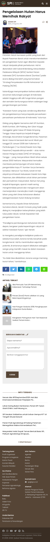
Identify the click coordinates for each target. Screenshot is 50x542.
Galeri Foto (6, 502)
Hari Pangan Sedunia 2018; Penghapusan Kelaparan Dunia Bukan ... (29, 307)
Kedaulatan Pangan (10, 480)
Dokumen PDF (7, 518)
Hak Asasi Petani (8, 477)
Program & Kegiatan (10, 457)
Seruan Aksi (29, 469)
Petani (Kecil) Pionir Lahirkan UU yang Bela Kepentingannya (28, 296)
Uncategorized (9, 275)
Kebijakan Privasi (8, 535)
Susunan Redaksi (8, 466)
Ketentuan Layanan (24, 535)
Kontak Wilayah (8, 463)
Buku (4, 499)
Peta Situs (37, 535)
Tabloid (5, 507)
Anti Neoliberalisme (9, 474)
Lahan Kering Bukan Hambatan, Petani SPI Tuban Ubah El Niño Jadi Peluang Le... (23, 407)
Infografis (6, 505)
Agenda (28, 454)
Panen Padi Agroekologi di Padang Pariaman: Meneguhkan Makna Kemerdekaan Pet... (22, 424)
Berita (27, 460)
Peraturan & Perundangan (12, 521)
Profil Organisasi (8, 454)
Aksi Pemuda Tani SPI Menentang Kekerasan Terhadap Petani (26, 285)
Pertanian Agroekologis (11, 485)
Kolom (27, 463)
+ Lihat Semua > (25, 442)
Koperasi (5, 483)
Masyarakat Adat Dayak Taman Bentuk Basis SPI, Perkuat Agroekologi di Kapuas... (23, 432)
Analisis (28, 457)
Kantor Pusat (7, 460)
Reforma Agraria (8, 488)
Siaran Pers (29, 472)
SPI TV (4, 510)
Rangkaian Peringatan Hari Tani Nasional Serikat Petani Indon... (29, 318)
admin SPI (12, 22)
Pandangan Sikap (32, 466)
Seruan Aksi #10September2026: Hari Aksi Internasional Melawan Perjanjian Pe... (20, 398)
